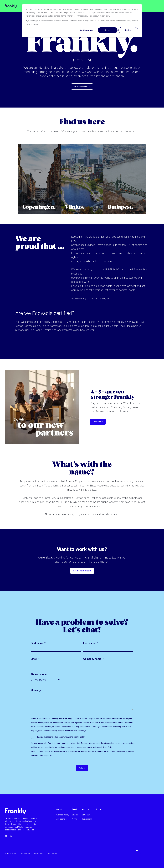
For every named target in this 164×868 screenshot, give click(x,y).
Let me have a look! (82, 571)
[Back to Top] (137, 850)
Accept (108, 30)
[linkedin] (7, 836)
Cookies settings (87, 30)
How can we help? (82, 86)
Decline (128, 30)
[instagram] (11, 836)
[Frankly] (8, 6)
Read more (98, 421)
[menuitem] (62, 810)
